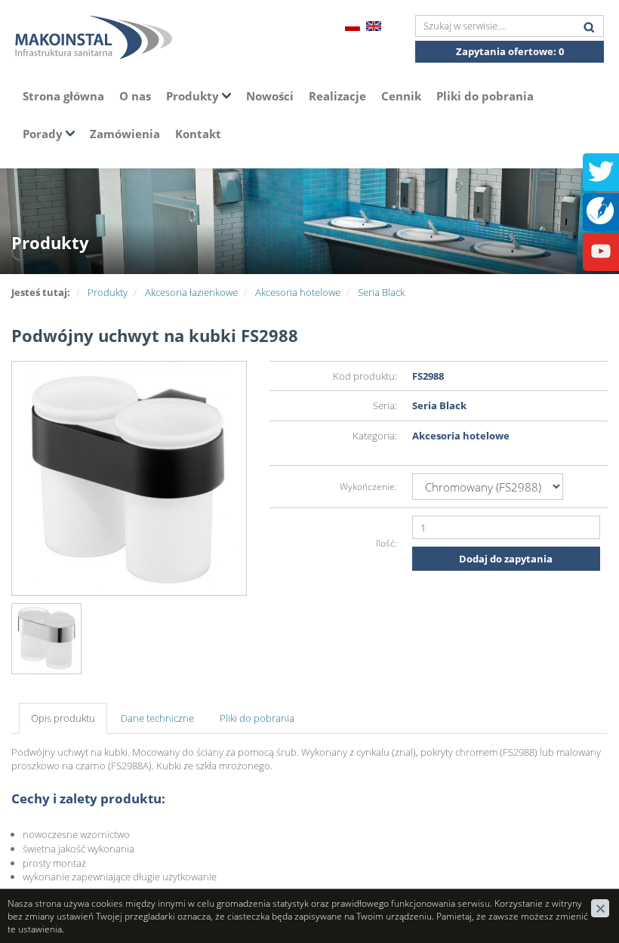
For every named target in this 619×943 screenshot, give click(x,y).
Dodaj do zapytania (506, 558)
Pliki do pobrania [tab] (257, 718)
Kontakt (198, 133)
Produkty (194, 95)
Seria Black (381, 292)
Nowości (270, 95)
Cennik (401, 95)
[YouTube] (601, 250)
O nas (135, 95)
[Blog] (600, 209)
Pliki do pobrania (485, 95)
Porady (44, 133)
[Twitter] (601, 170)
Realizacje (337, 95)
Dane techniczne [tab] (157, 718)
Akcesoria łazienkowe (191, 292)
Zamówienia (125, 133)
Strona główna (63, 95)
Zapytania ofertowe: (510, 51)
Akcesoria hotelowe (297, 292)
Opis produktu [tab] (63, 718)
